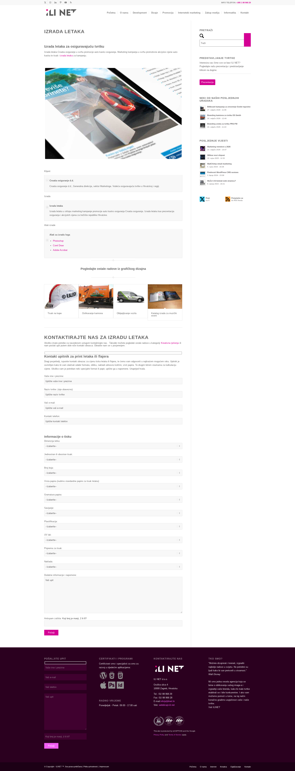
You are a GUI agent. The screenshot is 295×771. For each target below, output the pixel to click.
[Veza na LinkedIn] (55, 2)
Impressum (104, 767)
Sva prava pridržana (73, 767)
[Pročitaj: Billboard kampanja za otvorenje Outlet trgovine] (203, 109)
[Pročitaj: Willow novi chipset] (203, 157)
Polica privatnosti (90, 767)
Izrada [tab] (47, 196)
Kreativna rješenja (170, 343)
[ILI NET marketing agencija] (61, 12)
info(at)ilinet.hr (168, 701)
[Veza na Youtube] (65, 2)
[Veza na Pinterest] (60, 2)
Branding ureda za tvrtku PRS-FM (222, 124)
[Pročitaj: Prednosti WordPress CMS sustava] (203, 174)
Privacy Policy (159, 735)
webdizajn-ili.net (167, 705)
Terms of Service (174, 735)
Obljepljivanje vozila (126, 313)
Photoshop (58, 241)
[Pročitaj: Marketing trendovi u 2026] (203, 148)
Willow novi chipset (216, 155)
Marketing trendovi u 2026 (218, 147)
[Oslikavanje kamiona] (96, 296)
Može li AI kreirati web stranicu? (221, 181)
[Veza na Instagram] (50, 2)
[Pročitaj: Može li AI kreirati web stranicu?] (203, 183)
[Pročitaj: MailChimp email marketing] (203, 166)
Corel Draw (58, 245)
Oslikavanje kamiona (92, 313)
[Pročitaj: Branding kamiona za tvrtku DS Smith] (203, 117)
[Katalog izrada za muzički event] (165, 296)
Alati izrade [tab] (49, 225)
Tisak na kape (55, 313)
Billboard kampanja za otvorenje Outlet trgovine (228, 107)
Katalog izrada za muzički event (164, 314)
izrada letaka (66, 55)
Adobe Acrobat (60, 250)
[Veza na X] (45, 2)
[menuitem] (111, 12)
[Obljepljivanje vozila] (130, 296)
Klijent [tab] (47, 171)
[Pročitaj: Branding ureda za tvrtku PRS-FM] (203, 126)
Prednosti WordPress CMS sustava (222, 172)
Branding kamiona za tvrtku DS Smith (224, 115)
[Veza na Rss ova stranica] (70, 2)
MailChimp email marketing (219, 164)
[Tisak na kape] (61, 296)
